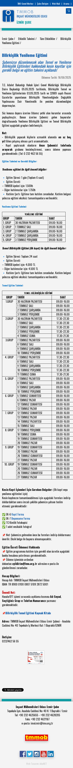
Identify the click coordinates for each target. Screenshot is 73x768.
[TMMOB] (36, 737)
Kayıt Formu (18, 514)
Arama (66, 3)
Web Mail (56, 3)
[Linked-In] (50, 754)
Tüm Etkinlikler (48, 39)
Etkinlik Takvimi (26, 39)
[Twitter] (29, 754)
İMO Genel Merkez (25, 3)
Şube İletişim (42, 3)
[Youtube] (43, 754)
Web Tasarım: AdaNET (36, 763)
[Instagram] (36, 754)
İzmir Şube (8, 39)
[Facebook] (23, 754)
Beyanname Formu (20, 518)
